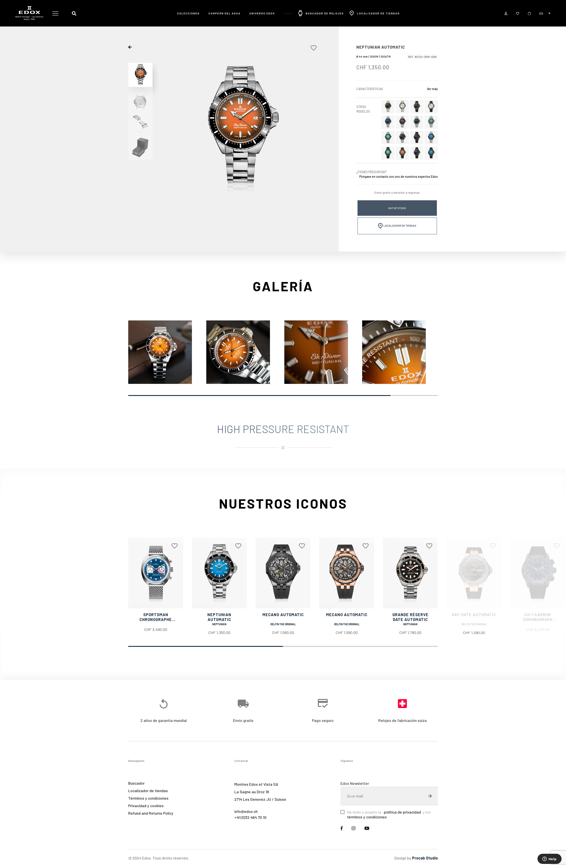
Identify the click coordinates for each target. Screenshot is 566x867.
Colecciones (188, 13)
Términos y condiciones (148, 798)
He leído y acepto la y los (389, 814)
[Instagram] (354, 828)
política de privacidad (402, 812)
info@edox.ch (246, 811)
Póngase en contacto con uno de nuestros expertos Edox (398, 176)
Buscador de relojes (325, 13)
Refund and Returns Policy (150, 813)
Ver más (432, 89)
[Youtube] (366, 828)
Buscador (136, 783)
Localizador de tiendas (378, 13)
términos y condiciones (367, 816)
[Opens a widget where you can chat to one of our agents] (549, 859)
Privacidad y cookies (146, 805)
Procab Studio (425, 858)
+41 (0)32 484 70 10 (250, 817)
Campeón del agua (224, 13)
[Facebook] (341, 828)
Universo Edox (262, 13)
